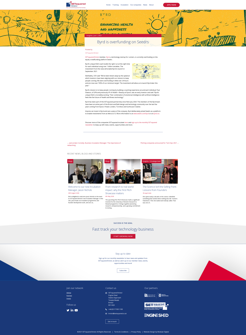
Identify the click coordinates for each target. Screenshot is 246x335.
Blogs (70, 161)
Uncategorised (155, 161)
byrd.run (156, 114)
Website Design (149, 332)
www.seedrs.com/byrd (141, 114)
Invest (68, 298)
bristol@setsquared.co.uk (117, 313)
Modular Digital (163, 332)
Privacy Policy (136, 332)
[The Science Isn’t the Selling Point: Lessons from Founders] (160, 184)
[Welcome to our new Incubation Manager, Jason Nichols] (85, 184)
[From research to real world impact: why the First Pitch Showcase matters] (122, 184)
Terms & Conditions (121, 332)
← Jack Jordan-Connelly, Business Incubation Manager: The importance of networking (94, 144)
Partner (69, 296)
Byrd (108, 57)
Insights (89, 36)
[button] (171, 5)
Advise (68, 293)
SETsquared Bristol (92, 57)
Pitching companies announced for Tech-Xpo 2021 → (160, 143)
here (126, 122)
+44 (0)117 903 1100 (115, 309)
